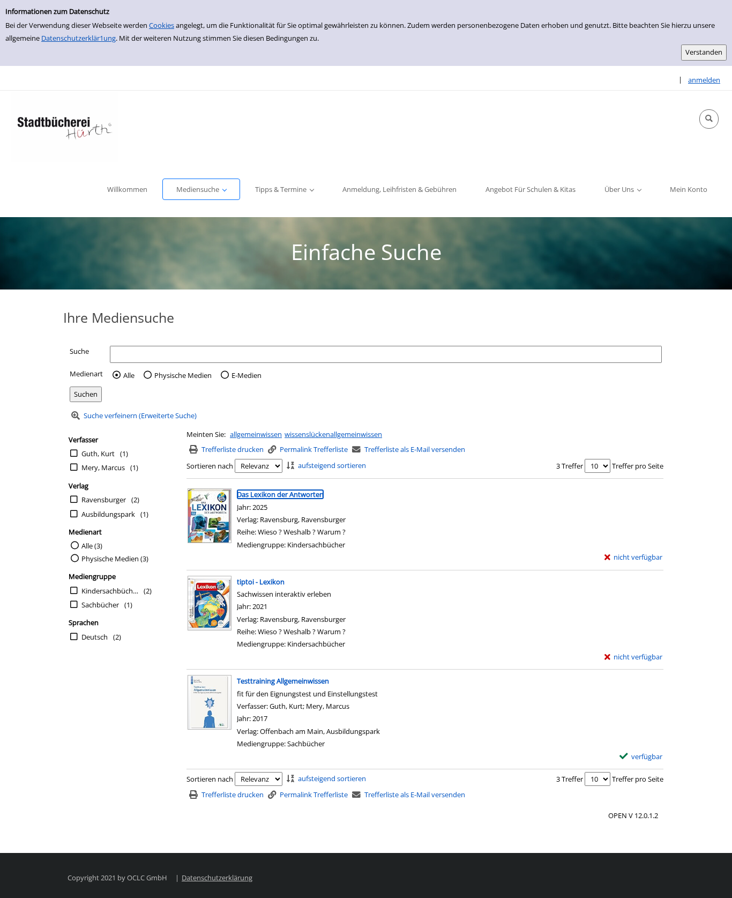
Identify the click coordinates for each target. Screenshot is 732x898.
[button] (709, 119)
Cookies (161, 25)
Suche (79, 351)
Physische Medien (183, 375)
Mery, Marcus (103, 467)
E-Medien (246, 375)
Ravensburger (103, 499)
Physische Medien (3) (114, 558)
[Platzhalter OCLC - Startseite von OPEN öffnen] (64, 126)
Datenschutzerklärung (217, 877)
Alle (129, 375)
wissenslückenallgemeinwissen (333, 434)
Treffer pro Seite (637, 466)
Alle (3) (91, 546)
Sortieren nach (209, 466)
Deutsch (94, 637)
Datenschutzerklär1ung (78, 38)
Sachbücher (100, 605)
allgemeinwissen (256, 434)
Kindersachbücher (109, 591)
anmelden (704, 80)
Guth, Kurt (98, 453)
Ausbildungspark (108, 514)
